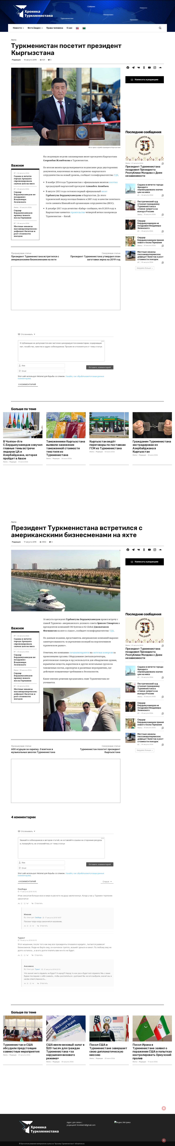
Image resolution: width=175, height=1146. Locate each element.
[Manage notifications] (164, 1140)
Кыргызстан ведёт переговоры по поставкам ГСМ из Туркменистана (107, 445)
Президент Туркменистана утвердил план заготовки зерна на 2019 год (95, 258)
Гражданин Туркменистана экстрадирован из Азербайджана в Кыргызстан (152, 446)
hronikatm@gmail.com (86, 1125)
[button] (160, 28)
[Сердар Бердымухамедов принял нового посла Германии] (130, 241)
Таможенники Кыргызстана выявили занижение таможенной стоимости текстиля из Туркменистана (65, 448)
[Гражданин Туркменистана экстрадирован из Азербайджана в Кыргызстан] (152, 425)
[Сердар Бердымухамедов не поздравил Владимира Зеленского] (130, 225)
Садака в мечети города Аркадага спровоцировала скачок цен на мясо (24, 180)
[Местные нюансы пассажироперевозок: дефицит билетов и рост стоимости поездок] (130, 256)
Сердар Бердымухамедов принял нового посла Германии (23, 214)
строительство (77, 212)
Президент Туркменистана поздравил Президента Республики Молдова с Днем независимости (143, 171)
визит (104, 191)
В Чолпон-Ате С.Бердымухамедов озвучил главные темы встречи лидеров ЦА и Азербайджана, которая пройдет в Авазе (22, 450)
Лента (13, 40)
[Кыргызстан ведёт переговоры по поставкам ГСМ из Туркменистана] (109, 425)
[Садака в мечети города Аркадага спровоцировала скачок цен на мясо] (130, 189)
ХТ (15, 173)
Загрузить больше (144, 268)
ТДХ (116, 175)
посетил (113, 182)
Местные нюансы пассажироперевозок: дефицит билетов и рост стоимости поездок (25, 231)
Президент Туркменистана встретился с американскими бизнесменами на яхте (35, 258)
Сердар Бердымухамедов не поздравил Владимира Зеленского (24, 197)
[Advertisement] (65, 288)
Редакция (16, 60)
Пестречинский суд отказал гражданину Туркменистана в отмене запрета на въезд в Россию (148, 206)
